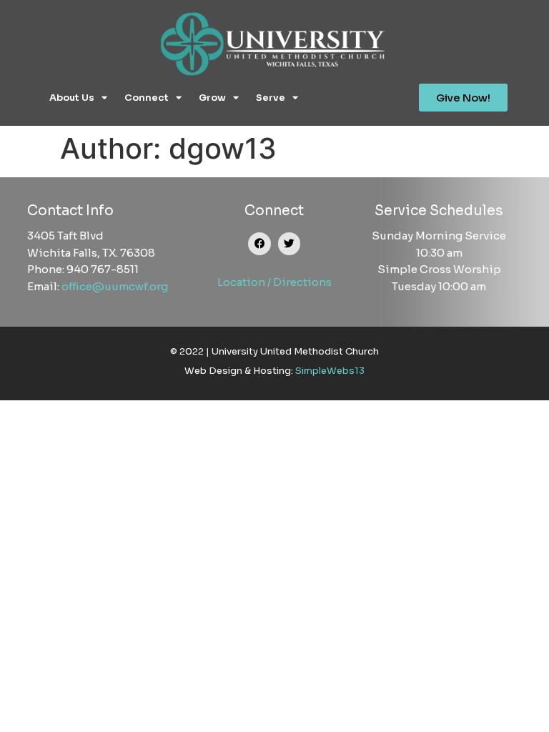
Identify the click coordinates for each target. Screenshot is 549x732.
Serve (270, 98)
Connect (146, 98)
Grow (212, 98)
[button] (259, 243)
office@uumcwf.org (114, 286)
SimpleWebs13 (330, 371)
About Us (71, 98)
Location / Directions (274, 282)
